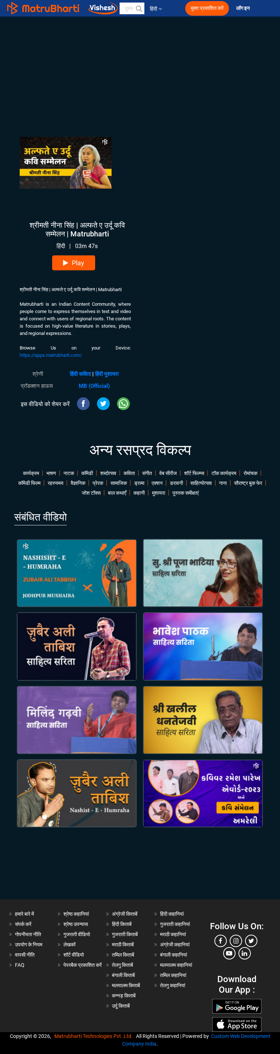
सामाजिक (118, 483)
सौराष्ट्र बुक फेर (248, 483)
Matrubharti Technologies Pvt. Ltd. (94, 1036)
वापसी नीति (25, 955)
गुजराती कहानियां (175, 924)
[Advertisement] (140, 67)
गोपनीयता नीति (28, 934)
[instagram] (236, 941)
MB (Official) (94, 386)
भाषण (51, 473)
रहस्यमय (55, 483)
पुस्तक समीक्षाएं (185, 493)
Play (78, 263)
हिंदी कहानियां (172, 914)
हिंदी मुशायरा (106, 374)
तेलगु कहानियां (172, 985)
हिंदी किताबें (122, 924)
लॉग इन (243, 8)
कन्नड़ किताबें (124, 996)
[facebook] (220, 941)
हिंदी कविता (80, 374)
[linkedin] (244, 953)
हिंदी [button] (153, 9)
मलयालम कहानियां (176, 965)
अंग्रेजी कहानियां (175, 944)
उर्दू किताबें (121, 1006)
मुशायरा (158, 493)
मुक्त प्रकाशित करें (207, 8)
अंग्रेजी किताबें (124, 914)
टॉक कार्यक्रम (223, 473)
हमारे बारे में (24, 914)
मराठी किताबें (123, 944)
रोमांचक (250, 473)
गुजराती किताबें (125, 934)
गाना (223, 483)
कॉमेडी (87, 473)
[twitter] (251, 941)
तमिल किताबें (123, 955)
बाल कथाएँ (117, 493)
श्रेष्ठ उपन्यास (75, 924)
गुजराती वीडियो (76, 934)
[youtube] (229, 953)
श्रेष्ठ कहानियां (76, 914)
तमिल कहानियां (173, 975)
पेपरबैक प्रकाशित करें (82, 965)
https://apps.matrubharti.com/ (51, 355)
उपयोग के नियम (28, 944)
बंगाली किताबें (123, 975)
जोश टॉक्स (91, 493)
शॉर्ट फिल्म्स (194, 473)
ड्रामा (139, 483)
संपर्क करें (23, 924)
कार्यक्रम (31, 473)
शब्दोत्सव (108, 473)
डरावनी (176, 483)
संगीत (147, 473)
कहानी (139, 493)
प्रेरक (98, 483)
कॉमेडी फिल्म (29, 483)
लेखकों (69, 944)
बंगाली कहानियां (173, 955)
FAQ (19, 965)
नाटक (68, 473)
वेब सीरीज (168, 473)
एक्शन (157, 483)
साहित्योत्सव (201, 483)
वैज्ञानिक (78, 483)
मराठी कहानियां (173, 934)
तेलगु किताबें (122, 965)
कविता (129, 473)
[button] (138, 8)
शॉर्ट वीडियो (73, 955)
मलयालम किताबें (126, 985)
